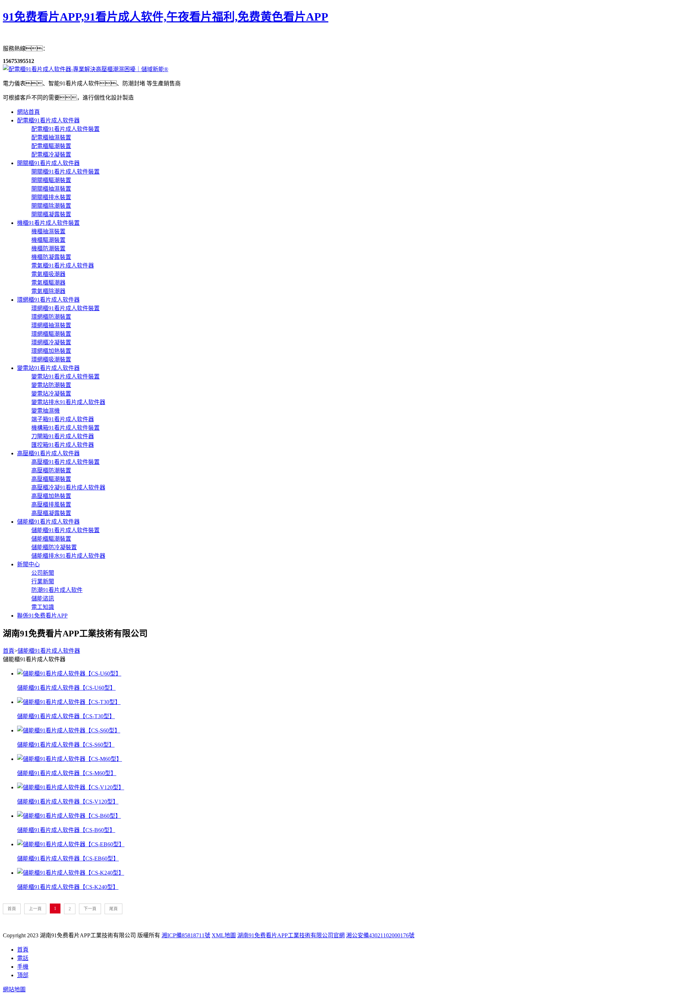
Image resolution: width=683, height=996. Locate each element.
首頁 (8, 651)
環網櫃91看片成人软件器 (48, 300)
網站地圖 (14, 989)
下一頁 (90, 908)
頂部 (22, 975)
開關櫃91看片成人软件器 (48, 163)
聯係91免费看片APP (42, 616)
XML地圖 (224, 935)
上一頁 (35, 908)
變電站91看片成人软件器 (48, 368)
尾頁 (113, 908)
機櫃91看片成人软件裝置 (48, 223)
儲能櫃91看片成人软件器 (48, 522)
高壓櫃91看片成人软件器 (48, 453)
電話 (22, 958)
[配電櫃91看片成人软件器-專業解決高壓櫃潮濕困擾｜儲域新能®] (85, 69)
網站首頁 (28, 112)
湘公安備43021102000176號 (380, 935)
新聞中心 (28, 564)
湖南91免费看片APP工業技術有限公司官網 (291, 935)
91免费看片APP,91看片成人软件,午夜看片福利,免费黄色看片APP (165, 16)
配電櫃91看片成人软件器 (48, 120)
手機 (22, 967)
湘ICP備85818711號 (186, 935)
